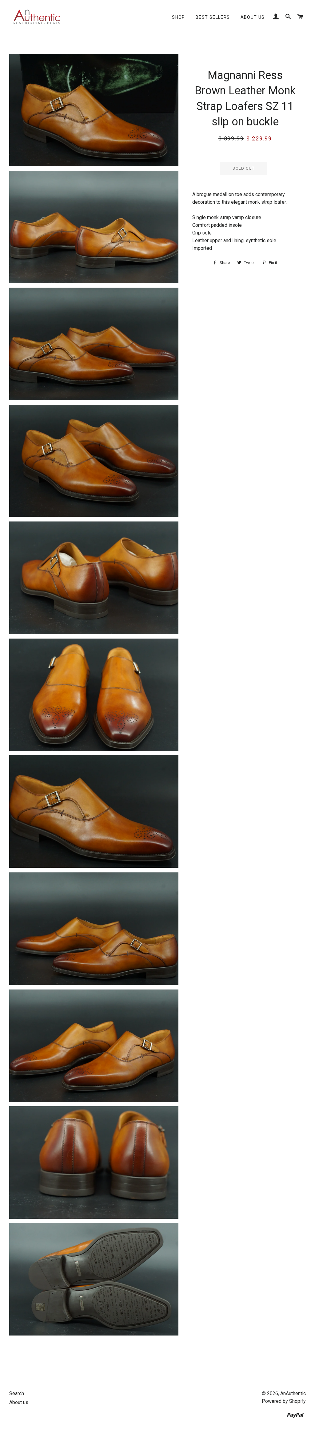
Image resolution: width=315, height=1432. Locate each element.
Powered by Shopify (284, 1401)
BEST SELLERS (213, 17)
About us (253, 17)
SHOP (178, 17)
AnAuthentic (293, 1393)
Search (16, 1393)
